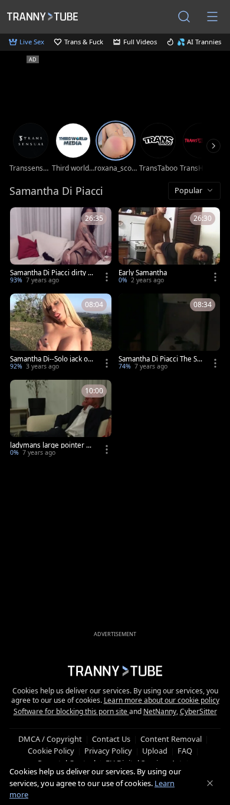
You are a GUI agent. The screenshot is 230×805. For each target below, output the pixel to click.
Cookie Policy (51, 750)
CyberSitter (198, 711)
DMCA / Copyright (50, 739)
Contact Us (111, 739)
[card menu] (107, 277)
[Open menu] (212, 16)
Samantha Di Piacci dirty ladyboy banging (51, 272)
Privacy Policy (108, 750)
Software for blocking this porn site (71, 711)
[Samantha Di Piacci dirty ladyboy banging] (60, 246)
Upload (154, 750)
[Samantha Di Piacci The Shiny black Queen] (169, 333)
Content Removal (171, 739)
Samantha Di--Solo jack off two (51, 359)
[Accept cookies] (210, 783)
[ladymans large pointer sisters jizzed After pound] (60, 419)
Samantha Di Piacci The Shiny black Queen (160, 359)
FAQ (185, 750)
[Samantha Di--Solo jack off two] (60, 333)
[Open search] (184, 16)
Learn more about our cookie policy (161, 700)
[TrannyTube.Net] (42, 16)
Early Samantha (143, 272)
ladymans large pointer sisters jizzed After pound (50, 445)
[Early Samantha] (169, 246)
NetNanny (159, 711)
